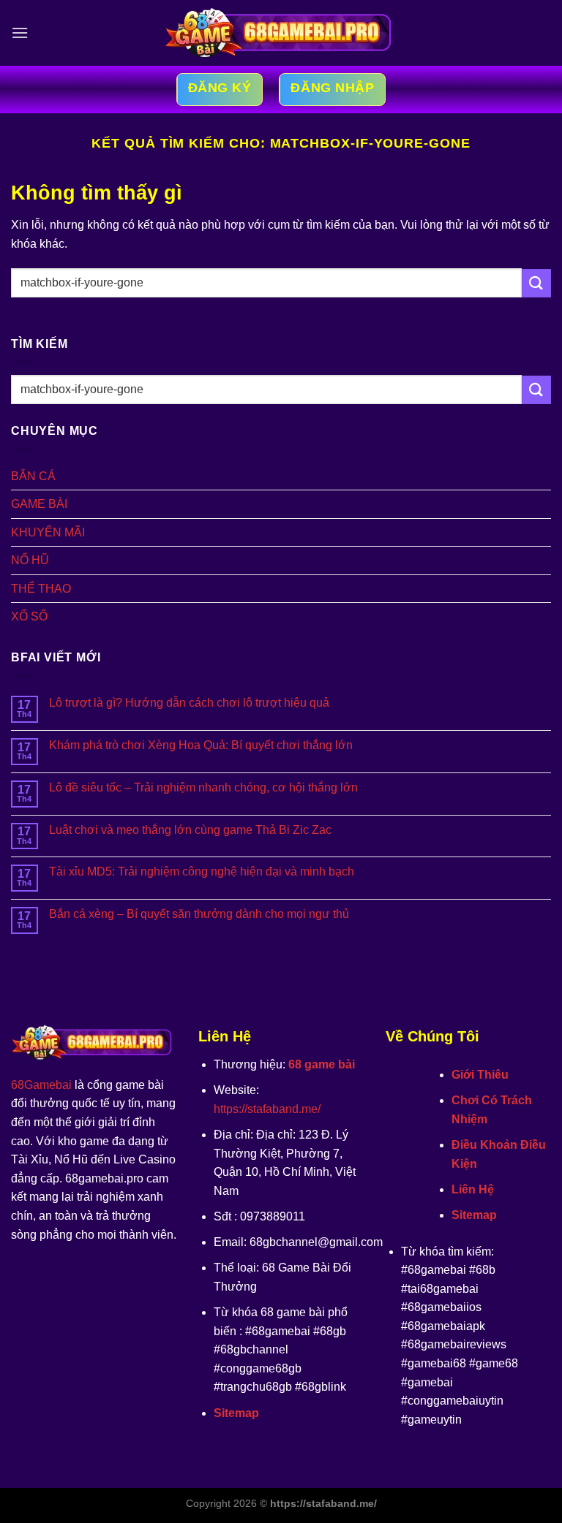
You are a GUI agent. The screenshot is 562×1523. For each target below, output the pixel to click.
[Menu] (20, 32)
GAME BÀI (39, 504)
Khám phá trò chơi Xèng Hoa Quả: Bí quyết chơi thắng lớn (201, 745)
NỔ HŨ (30, 560)
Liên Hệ (473, 1189)
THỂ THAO (41, 588)
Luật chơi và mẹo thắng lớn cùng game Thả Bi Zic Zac (190, 830)
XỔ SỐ (29, 616)
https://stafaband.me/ (267, 1109)
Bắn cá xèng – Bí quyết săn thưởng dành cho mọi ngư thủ (199, 914)
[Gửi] (536, 283)
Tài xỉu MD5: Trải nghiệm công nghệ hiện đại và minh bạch (201, 871)
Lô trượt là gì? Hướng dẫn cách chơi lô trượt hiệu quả (189, 702)
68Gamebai (41, 1085)
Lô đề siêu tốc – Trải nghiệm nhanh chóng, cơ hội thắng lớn (203, 787)
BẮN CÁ (33, 476)
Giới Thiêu (480, 1074)
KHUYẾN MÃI (48, 532)
